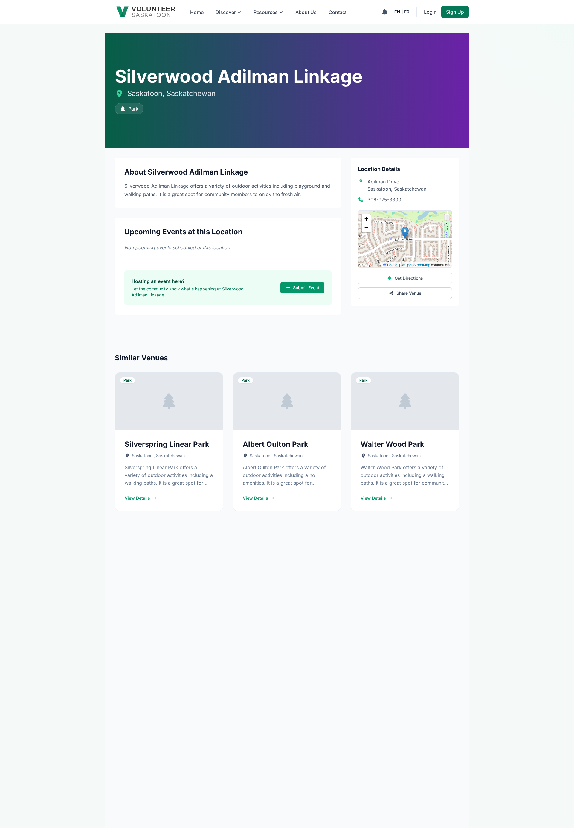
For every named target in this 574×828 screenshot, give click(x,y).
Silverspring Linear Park (167, 444)
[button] (405, 233)
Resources (266, 12)
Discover (226, 12)
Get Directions (409, 278)
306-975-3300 (384, 200)
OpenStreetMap (417, 264)
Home (197, 12)
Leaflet (392, 264)
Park (133, 109)
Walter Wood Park (392, 444)
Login (430, 12)
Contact (337, 12)
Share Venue (408, 293)
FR (406, 11)
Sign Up (455, 12)
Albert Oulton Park (275, 444)
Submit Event (306, 287)
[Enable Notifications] (385, 12)
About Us (306, 12)
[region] (405, 239)
